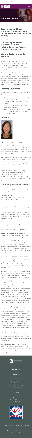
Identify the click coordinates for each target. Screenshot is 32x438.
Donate (20, 1)
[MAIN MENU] (29, 6)
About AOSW (16, 401)
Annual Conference (16, 394)
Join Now (13, 1)
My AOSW (16, 392)
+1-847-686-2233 (18, 385)
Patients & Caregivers (16, 400)
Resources (16, 398)
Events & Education (16, 396)
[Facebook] (13, 369)
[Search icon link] (23, 2)
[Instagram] (19, 369)
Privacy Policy (11, 432)
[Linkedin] (16, 369)
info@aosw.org (18, 387)
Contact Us (16, 374)
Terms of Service (20, 432)
